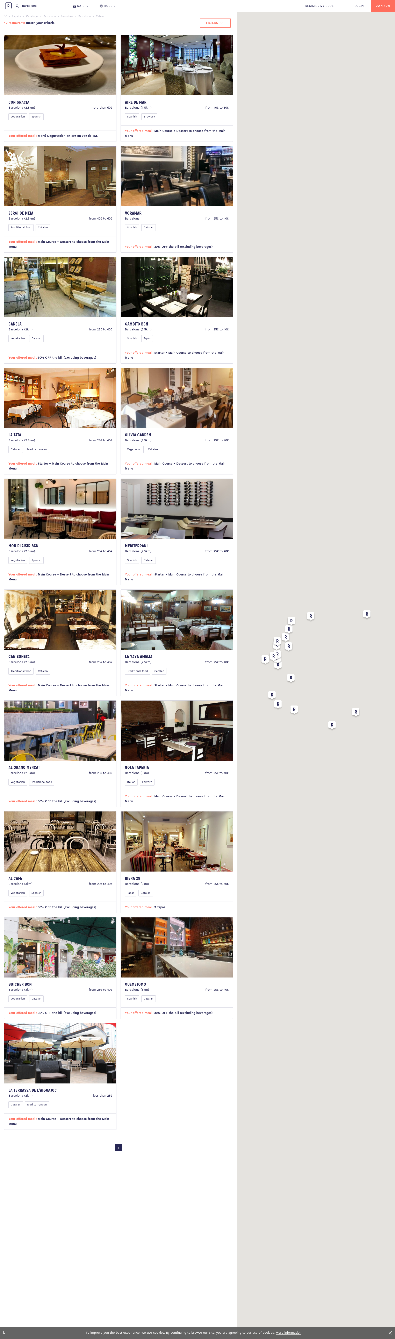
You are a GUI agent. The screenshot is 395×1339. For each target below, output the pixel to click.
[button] (355, 713)
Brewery (149, 116)
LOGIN (359, 6)
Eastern (147, 782)
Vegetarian (18, 116)
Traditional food (21, 227)
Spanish (36, 116)
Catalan (43, 227)
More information (288, 1332)
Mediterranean (37, 449)
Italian (131, 782)
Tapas (147, 338)
